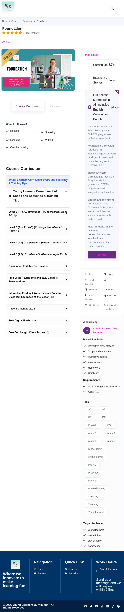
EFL (104, 417)
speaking (93, 496)
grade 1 (92, 433)
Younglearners (96, 512)
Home (5, 21)
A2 (103, 409)
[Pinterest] (118, 606)
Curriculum (28, 21)
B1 (89, 417)
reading (92, 480)
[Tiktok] (113, 606)
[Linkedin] (107, 606)
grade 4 (111, 441)
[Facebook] (85, 606)
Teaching (93, 504)
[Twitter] (91, 606)
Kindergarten (95, 449)
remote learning (96, 488)
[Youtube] (96, 606)
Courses (15, 21)
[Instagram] (102, 606)
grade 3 (92, 441)
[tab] (28, 106)
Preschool (93, 472)
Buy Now (102, 254)
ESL (109, 425)
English (92, 425)
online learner (95, 457)
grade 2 (111, 433)
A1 (89, 409)
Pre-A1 (92, 464)
